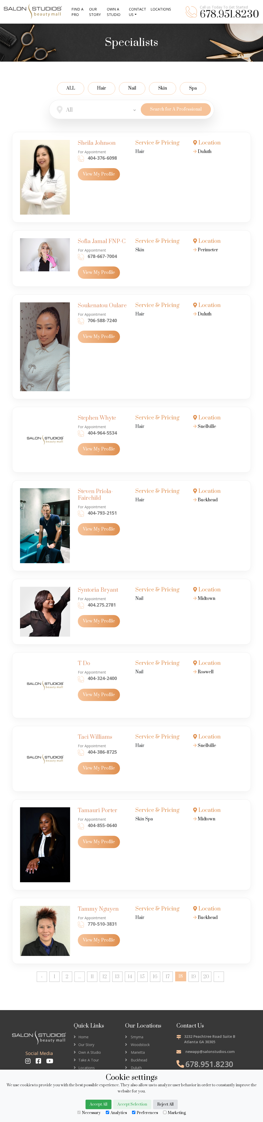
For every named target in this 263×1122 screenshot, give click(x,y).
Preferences (147, 1112)
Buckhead (207, 500)
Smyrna (137, 1036)
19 (193, 977)
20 (206, 977)
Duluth (204, 152)
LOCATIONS (161, 9)
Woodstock (140, 1044)
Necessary (91, 1112)
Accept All (98, 1104)
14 (130, 977)
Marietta (138, 1052)
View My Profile (99, 174)
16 (155, 977)
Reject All (165, 1104)
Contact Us (137, 12)
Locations (86, 1067)
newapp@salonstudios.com (210, 1051)
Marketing (177, 1112)
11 (92, 977)
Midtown (206, 598)
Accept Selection (132, 1104)
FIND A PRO (77, 12)
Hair (101, 88)
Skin (162, 88)
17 (168, 977)
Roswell (205, 672)
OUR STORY (95, 12)
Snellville (206, 426)
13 (117, 977)
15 (142, 977)
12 (104, 977)
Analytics (118, 1112)
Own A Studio (89, 1052)
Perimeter (207, 250)
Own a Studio (113, 12)
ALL (70, 88)
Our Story (86, 1044)
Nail (132, 88)
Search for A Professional (176, 109)
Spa (193, 88)
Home (83, 1036)
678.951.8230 (229, 15)
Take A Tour (88, 1060)
